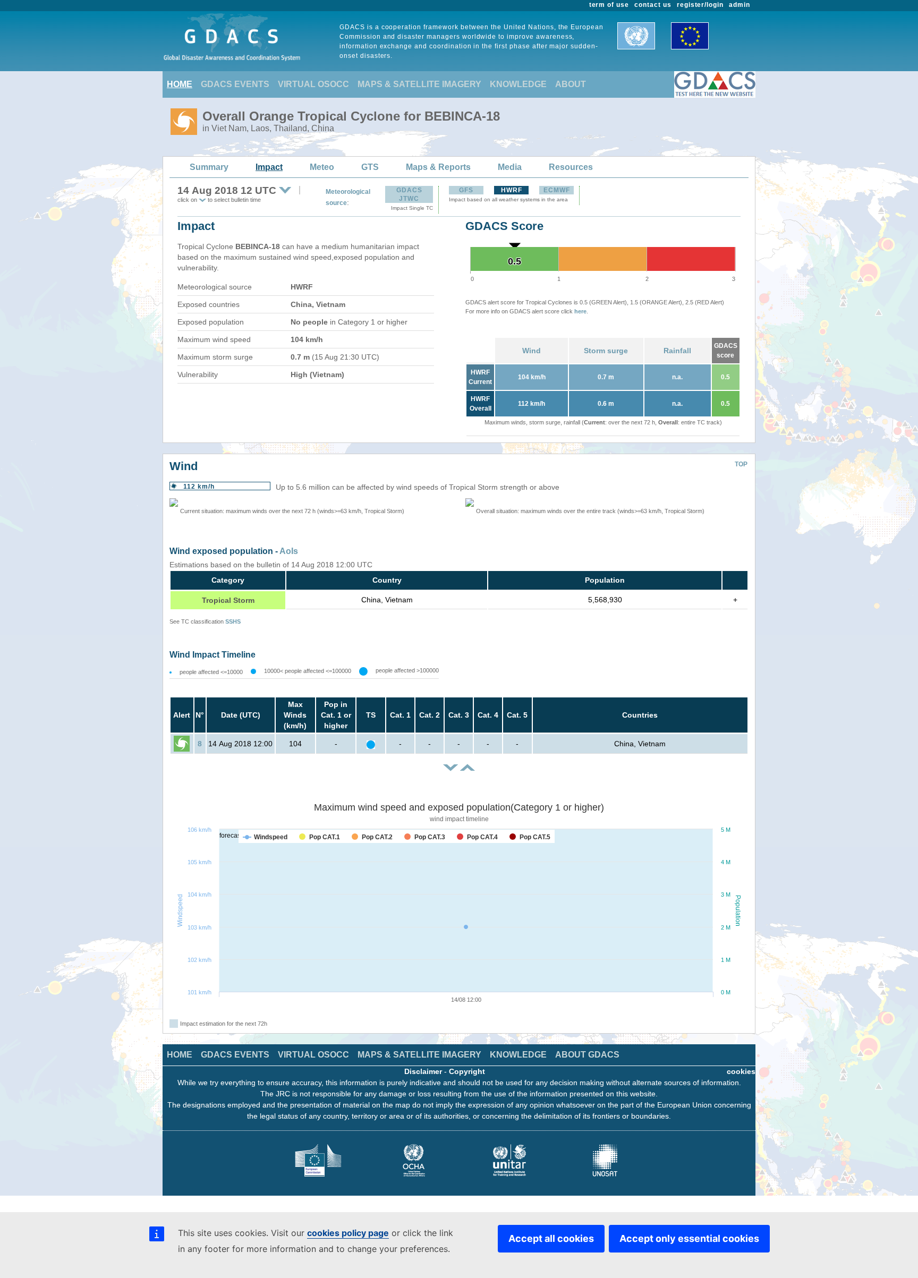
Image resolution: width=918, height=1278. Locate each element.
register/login (700, 4)
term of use (609, 4)
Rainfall (677, 350)
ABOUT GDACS (587, 1054)
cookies (741, 1071)
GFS (466, 190)
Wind (531, 350)
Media (510, 167)
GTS (370, 167)
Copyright (467, 1071)
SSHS (233, 621)
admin (739, 4)
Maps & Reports (438, 167)
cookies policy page (348, 1233)
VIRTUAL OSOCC (313, 84)
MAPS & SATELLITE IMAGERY (419, 84)
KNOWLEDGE (518, 84)
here (580, 311)
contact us (653, 4)
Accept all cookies (551, 1238)
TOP (741, 464)
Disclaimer (423, 1071)
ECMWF (556, 190)
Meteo (322, 167)
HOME (179, 84)
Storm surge (606, 350)
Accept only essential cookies (689, 1238)
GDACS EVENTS (235, 84)
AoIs (288, 551)
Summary (209, 167)
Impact (269, 167)
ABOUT (570, 84)
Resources (571, 167)
